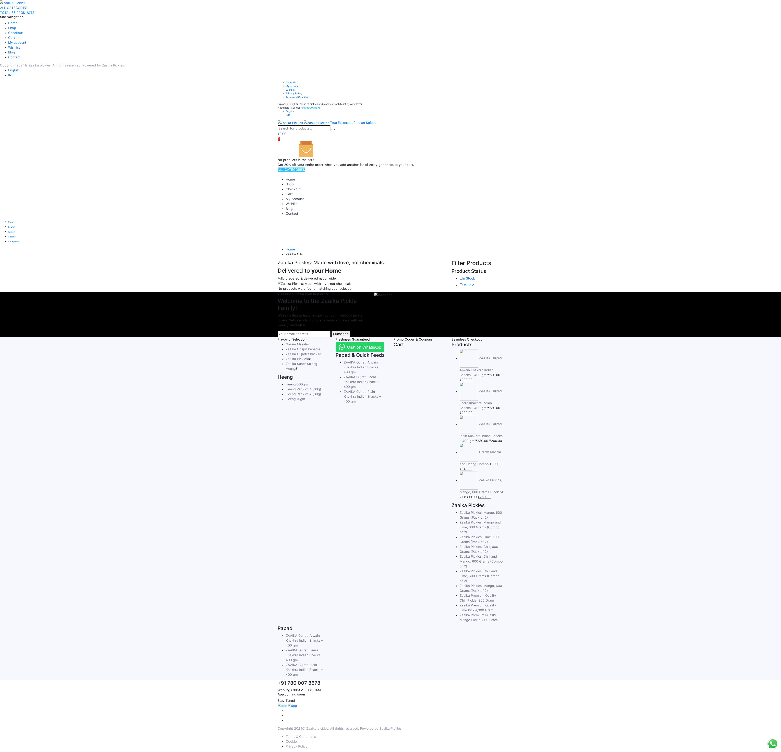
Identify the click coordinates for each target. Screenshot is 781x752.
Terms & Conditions (301, 737)
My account (17, 42)
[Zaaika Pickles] (12, 2)
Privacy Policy (294, 93)
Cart (11, 38)
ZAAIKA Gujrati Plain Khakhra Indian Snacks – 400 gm (362, 396)
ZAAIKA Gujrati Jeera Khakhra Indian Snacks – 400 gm (362, 382)
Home (12, 23)
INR (10, 75)
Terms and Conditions (298, 97)
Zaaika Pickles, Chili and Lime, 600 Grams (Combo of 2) (480, 576)
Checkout (15, 33)
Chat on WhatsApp (364, 347)
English (13, 70)
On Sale (468, 285)
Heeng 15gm (295, 399)
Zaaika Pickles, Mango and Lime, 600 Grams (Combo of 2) (480, 527)
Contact (14, 57)
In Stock (468, 278)
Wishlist (14, 47)
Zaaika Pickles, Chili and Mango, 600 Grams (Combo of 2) (481, 561)
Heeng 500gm (297, 384)
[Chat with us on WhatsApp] (773, 744)
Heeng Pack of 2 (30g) (303, 394)
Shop (12, 28)
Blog (11, 52)
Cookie (291, 741)
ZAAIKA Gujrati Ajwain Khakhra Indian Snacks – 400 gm (362, 367)
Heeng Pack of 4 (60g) (303, 389)
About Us (291, 82)
